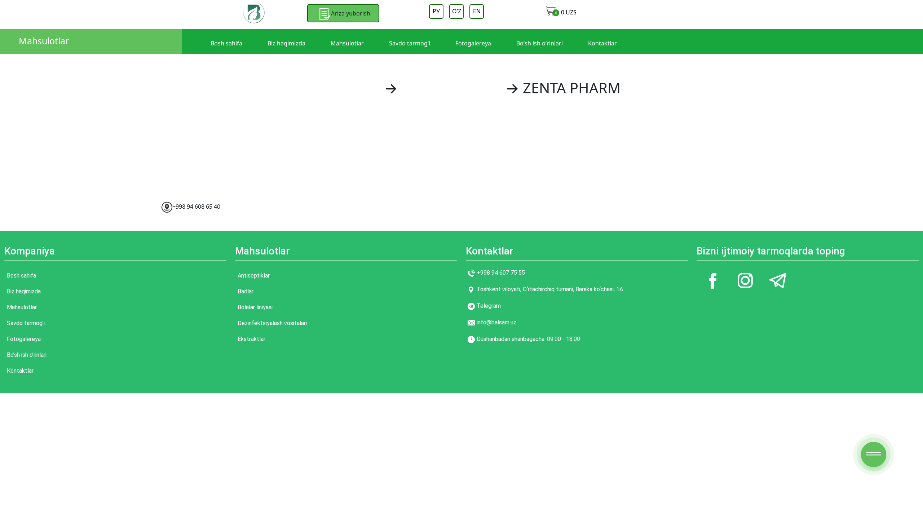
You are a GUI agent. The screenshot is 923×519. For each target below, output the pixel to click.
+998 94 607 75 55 (501, 272)
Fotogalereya (473, 43)
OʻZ (456, 11)
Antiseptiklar (254, 275)
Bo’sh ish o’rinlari (539, 43)
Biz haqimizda (286, 43)
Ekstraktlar (251, 339)
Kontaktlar (602, 43)
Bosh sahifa (226, 43)
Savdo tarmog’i (409, 43)
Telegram (489, 305)
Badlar (245, 291)
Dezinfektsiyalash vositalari (272, 323)
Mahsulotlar (44, 41)
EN (477, 11)
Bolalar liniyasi (255, 307)
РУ (436, 11)
